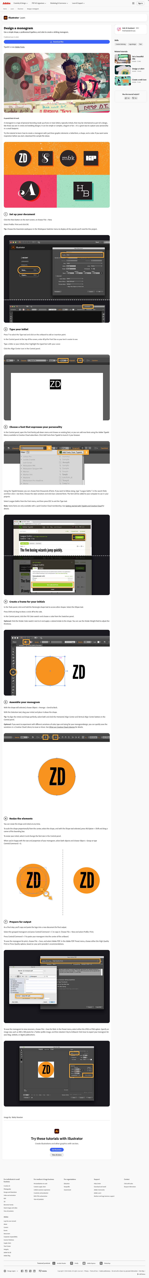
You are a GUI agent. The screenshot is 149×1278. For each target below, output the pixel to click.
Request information (130, 1187)
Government (67, 1190)
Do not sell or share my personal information (124, 1271)
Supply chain (7, 1243)
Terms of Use (94, 1271)
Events (5, 1230)
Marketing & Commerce (58, 3)
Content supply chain (40, 1187)
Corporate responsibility (10, 1237)
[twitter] (30, 1271)
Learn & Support (77, 3)
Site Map (141, 1271)
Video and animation (10, 1195)
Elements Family (8, 1205)
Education (66, 1183)
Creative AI (7, 1186)
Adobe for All (7, 1252)
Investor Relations (9, 1240)
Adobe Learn (97, 1193)
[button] (133, 3)
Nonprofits (67, 1187)
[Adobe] (6, 3)
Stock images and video (10, 1208)
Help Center (97, 1183)
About (5, 1224)
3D (4, 1201)
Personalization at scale (40, 1183)
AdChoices (142, 1274)
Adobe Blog (7, 1255)
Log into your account (10, 1221)
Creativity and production (41, 1193)
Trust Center (7, 1246)
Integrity (6, 1249)
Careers (6, 1227)
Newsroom (7, 1233)
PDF (5, 1198)
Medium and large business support (104, 1196)
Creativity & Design (20, 3)
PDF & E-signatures (38, 3)
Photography (7, 1189)
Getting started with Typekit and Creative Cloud (84, 506)
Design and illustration (10, 1192)
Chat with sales (128, 1183)
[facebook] (22, 1271)
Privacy (87, 1271)
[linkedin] (34, 1271)
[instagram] (26, 1271)
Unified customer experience (42, 1190)
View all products (9, 1211)
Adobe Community (99, 1190)
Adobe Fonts (19, 47)
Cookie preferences (104, 1271)
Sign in (140, 3)
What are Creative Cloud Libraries (62, 727)
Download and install (100, 1187)
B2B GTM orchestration (40, 1196)
